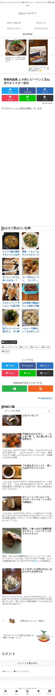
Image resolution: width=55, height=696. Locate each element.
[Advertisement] (27, 140)
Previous (2, 55)
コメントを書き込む (27, 663)
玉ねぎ (6, 351)
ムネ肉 (47, 347)
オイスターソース (11, 347)
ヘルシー (36, 347)
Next (52, 55)
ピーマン (25, 347)
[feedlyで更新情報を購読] (14, 388)
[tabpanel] (16, 55)
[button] (49, 411)
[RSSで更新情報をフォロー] (40, 388)
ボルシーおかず (10, 342)
